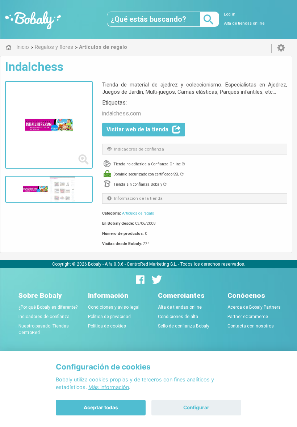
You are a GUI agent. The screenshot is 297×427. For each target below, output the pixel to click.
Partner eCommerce (247, 316)
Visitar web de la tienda (137, 129)
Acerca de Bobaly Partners (254, 307)
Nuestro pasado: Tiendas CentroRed (43, 329)
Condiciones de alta (178, 316)
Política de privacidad (109, 316)
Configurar (196, 407)
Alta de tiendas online (244, 23)
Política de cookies (107, 326)
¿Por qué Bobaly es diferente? (48, 307)
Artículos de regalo (138, 213)
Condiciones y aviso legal (113, 307)
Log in (229, 14)
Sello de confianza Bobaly (183, 326)
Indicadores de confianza (44, 316)
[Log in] (281, 48)
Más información (108, 387)
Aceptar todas (101, 407)
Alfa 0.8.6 (114, 264)
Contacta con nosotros (250, 326)
